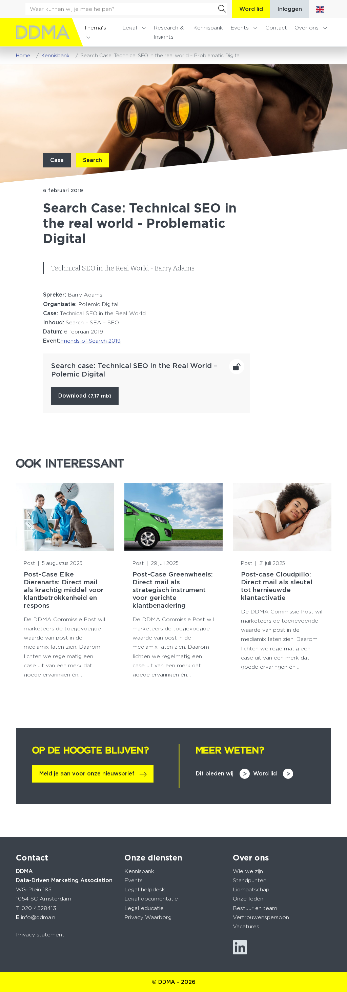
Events (239, 27)
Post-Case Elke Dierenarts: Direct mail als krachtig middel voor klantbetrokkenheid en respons (64, 589)
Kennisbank (208, 27)
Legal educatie (144, 908)
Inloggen (289, 9)
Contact (276, 27)
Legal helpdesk (144, 889)
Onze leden (248, 898)
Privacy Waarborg (147, 917)
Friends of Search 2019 (90, 341)
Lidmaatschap (251, 889)
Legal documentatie (151, 898)
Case (57, 160)
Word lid (251, 9)
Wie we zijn (248, 871)
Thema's (95, 27)
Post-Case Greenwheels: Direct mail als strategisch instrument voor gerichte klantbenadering (172, 589)
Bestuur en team (255, 908)
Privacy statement (40, 934)
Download (84, 395)
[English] (320, 9)
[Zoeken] (222, 8)
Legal (129, 27)
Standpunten (249, 880)
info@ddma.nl (39, 917)
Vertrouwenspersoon (261, 917)
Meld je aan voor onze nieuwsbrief (87, 773)
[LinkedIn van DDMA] (240, 947)
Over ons (306, 27)
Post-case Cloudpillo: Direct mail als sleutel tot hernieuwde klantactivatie (276, 586)
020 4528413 (38, 908)
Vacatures (246, 926)
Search (92, 160)
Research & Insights (169, 32)
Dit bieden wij (214, 773)
